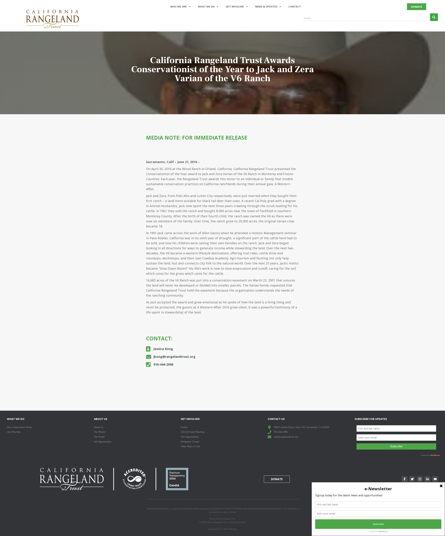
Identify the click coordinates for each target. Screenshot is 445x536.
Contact (294, 6)
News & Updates (266, 6)
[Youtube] (435, 479)
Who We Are (178, 6)
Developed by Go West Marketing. (222, 529)
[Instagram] (420, 479)
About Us (100, 419)
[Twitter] (412, 479)
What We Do (206, 6)
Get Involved (235, 6)
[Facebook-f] (404, 479)
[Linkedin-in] (427, 479)
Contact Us (276, 419)
